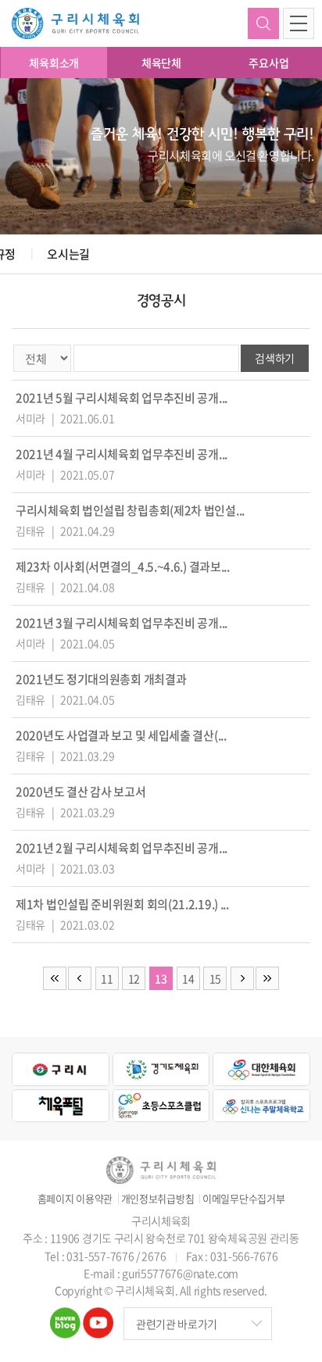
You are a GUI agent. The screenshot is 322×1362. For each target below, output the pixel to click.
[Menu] (298, 23)
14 (188, 978)
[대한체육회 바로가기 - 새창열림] (261, 1069)
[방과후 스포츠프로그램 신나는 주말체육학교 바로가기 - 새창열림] (261, 1106)
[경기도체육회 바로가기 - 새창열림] (161, 1069)
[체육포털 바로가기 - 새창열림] (60, 1106)
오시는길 (68, 254)
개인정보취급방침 (158, 1199)
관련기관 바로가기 (176, 1324)
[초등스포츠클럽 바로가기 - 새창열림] (161, 1106)
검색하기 (263, 23)
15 (215, 978)
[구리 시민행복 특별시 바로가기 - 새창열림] (60, 1069)
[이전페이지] (79, 978)
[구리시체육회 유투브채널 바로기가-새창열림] (98, 1316)
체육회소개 (54, 62)
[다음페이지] (242, 978)
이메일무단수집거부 (243, 1199)
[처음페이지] (54, 978)
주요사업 (268, 62)
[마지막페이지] (267, 978)
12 (134, 978)
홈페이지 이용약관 (75, 1199)
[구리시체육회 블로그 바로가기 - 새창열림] (65, 1316)
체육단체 (161, 62)
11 (107, 978)
